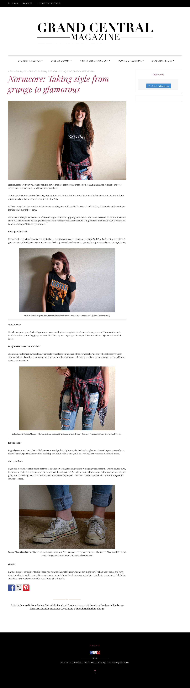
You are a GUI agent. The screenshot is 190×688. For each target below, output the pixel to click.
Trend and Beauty (84, 72)
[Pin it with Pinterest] (26, 587)
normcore (55, 608)
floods (116, 605)
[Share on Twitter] (18, 587)
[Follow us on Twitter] (95, 651)
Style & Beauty (60, 60)
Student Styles (56, 72)
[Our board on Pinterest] (98, 651)
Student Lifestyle (29, 60)
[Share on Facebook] (11, 587)
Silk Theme (112, 662)
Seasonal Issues (162, 60)
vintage (100, 608)
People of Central (130, 60)
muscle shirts (42, 608)
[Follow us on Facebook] (91, 651)
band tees (95, 605)
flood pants (106, 605)
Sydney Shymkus (87, 608)
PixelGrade (124, 662)
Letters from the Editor (49, 3)
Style (69, 72)
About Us (27, 3)
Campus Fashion (37, 72)
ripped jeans (67, 608)
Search (15, 3)
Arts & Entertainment (94, 60)
